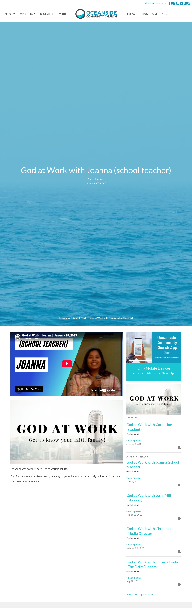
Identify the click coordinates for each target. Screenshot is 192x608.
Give (155, 13)
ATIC (164, 13)
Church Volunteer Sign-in (155, 3)
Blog (145, 13)
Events (62, 13)
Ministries (26, 13)
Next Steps (46, 13)
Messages (131, 13)
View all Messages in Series (140, 594)
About (8, 13)
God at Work (80, 317)
